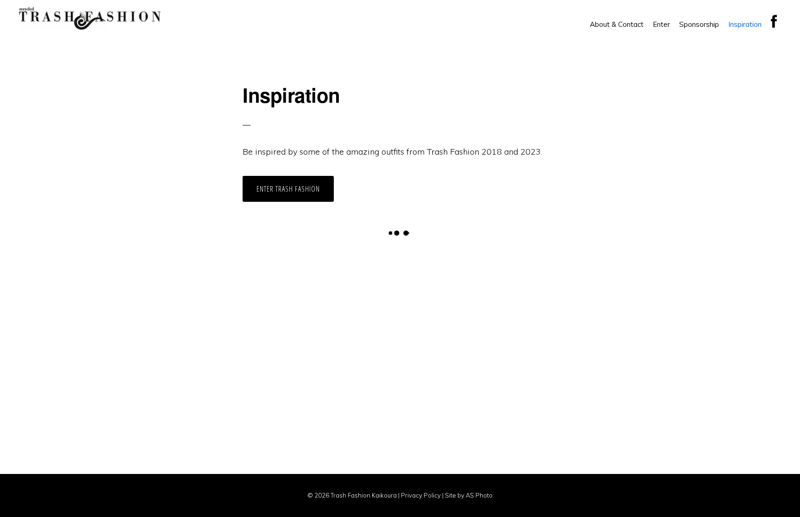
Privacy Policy (420, 495)
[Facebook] (773, 22)
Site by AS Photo (469, 495)
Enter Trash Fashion (288, 189)
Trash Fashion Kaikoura (90, 18)
